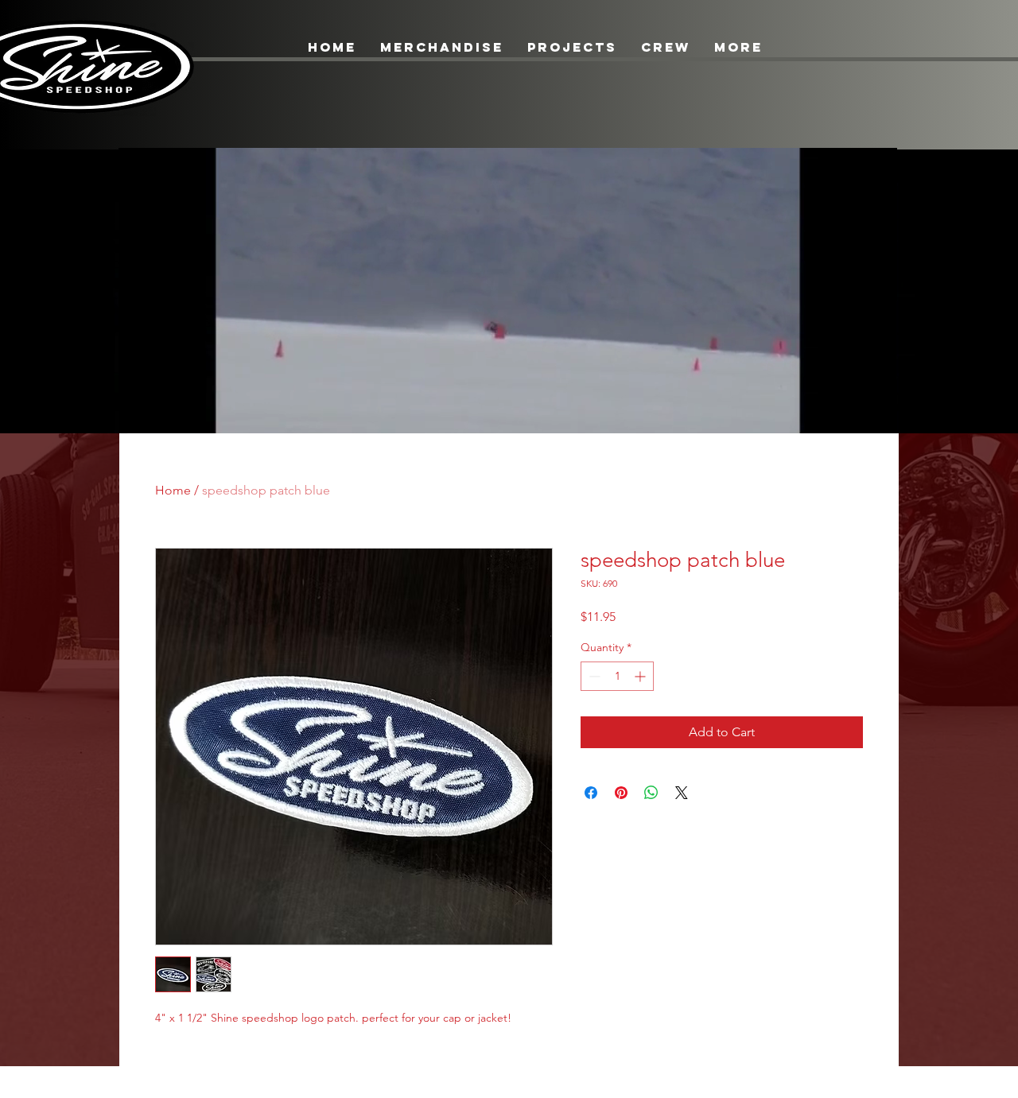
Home (173, 490)
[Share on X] (681, 792)
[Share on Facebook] (590, 792)
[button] (877, 415)
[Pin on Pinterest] (621, 792)
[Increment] (641, 676)
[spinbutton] (617, 676)
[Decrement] (593, 676)
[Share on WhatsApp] (651, 792)
